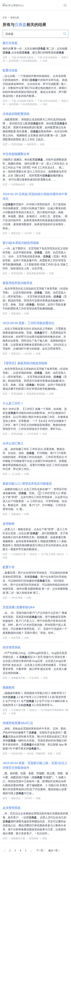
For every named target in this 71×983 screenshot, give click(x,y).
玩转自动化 (17, 753)
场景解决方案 (18, 677)
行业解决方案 (19, 554)
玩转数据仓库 (18, 184)
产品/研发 (34, 677)
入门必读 (16, 473)
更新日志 (16, 233)
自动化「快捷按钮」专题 (40, 753)
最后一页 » (53, 850)
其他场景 (34, 838)
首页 (5, 17)
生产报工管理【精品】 (53, 554)
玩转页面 (16, 637)
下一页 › (40, 850)
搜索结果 (14, 17)
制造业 (34, 554)
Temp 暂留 (17, 597)
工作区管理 (33, 433)
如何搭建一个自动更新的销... (24, 60)
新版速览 (16, 313)
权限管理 (32, 144)
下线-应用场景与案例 (22, 57)
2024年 (28, 233)
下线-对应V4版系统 (47, 57)
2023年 (28, 353)
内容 (45, 60)
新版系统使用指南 (36, 273)
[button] (65, 5)
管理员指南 (17, 144)
